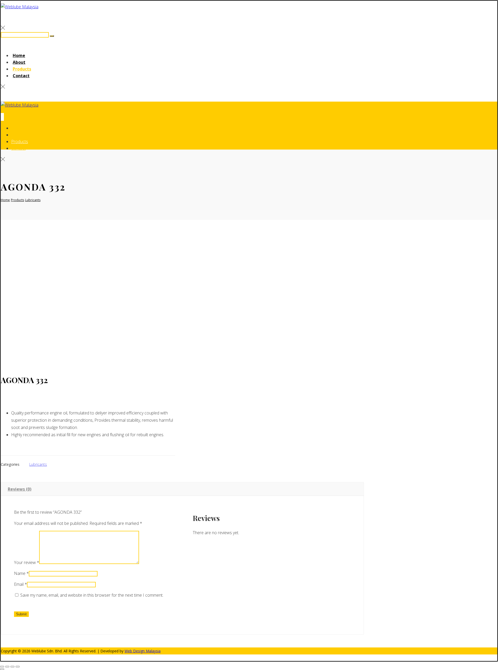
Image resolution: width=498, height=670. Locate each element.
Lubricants (38, 464)
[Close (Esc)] (18, 666)
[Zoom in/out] (2, 666)
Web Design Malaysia (143, 650)
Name (21, 573)
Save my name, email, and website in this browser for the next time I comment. (91, 595)
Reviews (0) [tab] (19, 489)
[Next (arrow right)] (2, 669)
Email (20, 584)
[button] (3, 28)
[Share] (12, 666)
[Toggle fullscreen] (7, 666)
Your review (26, 562)
